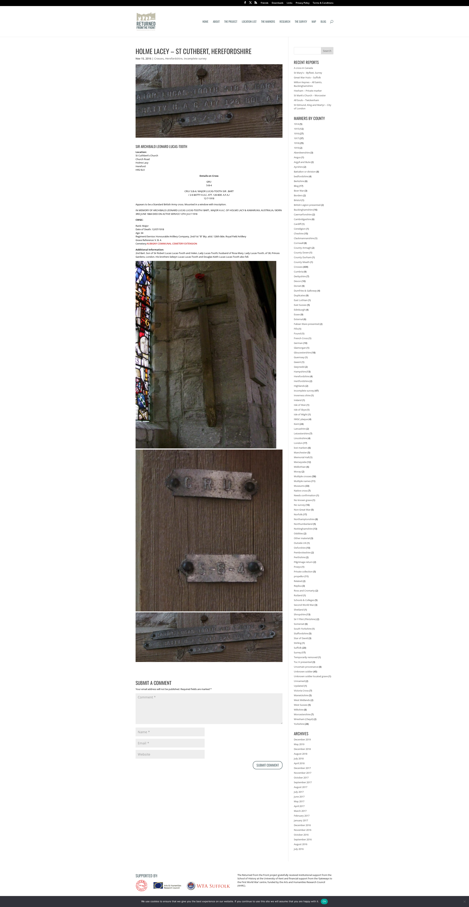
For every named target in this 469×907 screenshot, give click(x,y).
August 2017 (300, 787)
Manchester (300, 452)
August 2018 (300, 753)
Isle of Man (300, 405)
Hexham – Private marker (308, 90)
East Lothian (300, 300)
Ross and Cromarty (304, 590)
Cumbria (298, 271)
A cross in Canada (303, 68)
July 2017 (299, 791)
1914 (296, 124)
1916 (296, 133)
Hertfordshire (301, 381)
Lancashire (300, 428)
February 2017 (301, 815)
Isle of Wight (300, 414)
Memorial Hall (301, 457)
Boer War (299, 190)
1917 (296, 138)
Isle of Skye (300, 409)
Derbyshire (300, 276)
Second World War (304, 604)
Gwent (297, 362)
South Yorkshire (302, 628)
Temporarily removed (305, 657)
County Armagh (302, 247)
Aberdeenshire (302, 152)
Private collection (303, 571)
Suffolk (298, 647)
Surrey (297, 652)
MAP (314, 21)
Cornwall (298, 243)
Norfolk (298, 514)
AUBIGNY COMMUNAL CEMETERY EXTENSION (172, 243)
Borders (298, 195)
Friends (264, 3)
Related (298, 581)
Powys (297, 566)
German (298, 343)
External (298, 319)
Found (297, 333)
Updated (299, 685)
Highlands (299, 385)
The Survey (301, 21)
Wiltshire (298, 709)
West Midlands (302, 700)
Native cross (300, 490)
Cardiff (297, 224)
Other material (302, 538)
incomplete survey (195, 58)
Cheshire (298, 233)
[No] (464, 901)
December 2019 (302, 739)
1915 (296, 128)
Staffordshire (301, 633)
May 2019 (299, 744)
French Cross (301, 338)
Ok (324, 901)
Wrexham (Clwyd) (303, 719)
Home (205, 21)
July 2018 (299, 758)
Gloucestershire (302, 352)
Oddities (298, 533)
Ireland (298, 400)
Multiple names (302, 481)
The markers (268, 21)
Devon (297, 281)
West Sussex (300, 704)
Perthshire (299, 557)
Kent (296, 424)
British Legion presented (307, 205)
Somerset (299, 624)
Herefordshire (173, 58)
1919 (296, 147)
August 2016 (300, 844)
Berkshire (299, 181)
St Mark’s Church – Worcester (310, 95)
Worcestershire (302, 714)
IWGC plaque (301, 419)
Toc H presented (303, 662)
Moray (297, 471)
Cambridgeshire (302, 219)
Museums (299, 485)
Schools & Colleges (304, 600)
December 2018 (302, 749)
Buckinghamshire (303, 209)
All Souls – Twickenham (306, 100)
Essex (297, 314)
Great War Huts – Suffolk (307, 77)
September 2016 (303, 839)
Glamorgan (300, 347)
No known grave (303, 500)
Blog (323, 21)
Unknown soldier (303, 671)
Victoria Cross (301, 690)
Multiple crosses (302, 476)
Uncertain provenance (306, 666)
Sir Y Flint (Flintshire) (305, 619)
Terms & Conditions (323, 3)
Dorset (297, 286)
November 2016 (302, 830)
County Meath (302, 262)
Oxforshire (300, 547)
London (298, 443)
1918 (296, 143)
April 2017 (299, 806)
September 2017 (303, 782)
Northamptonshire (304, 519)
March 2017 (300, 811)
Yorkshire (299, 724)
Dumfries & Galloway (305, 290)
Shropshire (300, 614)
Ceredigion (300, 228)
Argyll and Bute (302, 162)
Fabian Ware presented (306, 324)
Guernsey (299, 357)
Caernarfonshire (303, 214)
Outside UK (300, 543)
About (216, 21)
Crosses (159, 58)
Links (289, 3)
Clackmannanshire (304, 238)
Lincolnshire (300, 438)
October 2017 (301, 777)
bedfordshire (301, 176)
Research (285, 21)
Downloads (277, 3)
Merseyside (300, 462)
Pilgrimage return (303, 562)
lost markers (300, 447)
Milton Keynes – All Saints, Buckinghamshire (308, 84)
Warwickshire (301, 695)
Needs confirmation (305, 495)
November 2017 (302, 772)
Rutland (298, 595)
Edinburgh (299, 309)
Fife (296, 328)
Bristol (297, 200)
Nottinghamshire (303, 528)
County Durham (302, 257)
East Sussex (300, 305)
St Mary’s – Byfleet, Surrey (308, 72)
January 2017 (301, 820)
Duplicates (299, 295)
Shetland (299, 609)
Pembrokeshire (302, 552)
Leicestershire (301, 433)
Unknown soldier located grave (311, 676)
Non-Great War (302, 509)
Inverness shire (302, 395)
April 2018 (299, 763)
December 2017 (302, 768)
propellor (299, 576)
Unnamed (299, 681)
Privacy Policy (302, 3)
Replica (298, 585)
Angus (297, 157)
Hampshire (300, 371)
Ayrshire (298, 166)
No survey (299, 505)
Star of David (301, 638)
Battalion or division (305, 171)
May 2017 (299, 801)
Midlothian (300, 466)
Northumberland (303, 524)
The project (230, 21)
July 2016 (299, 849)
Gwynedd (299, 366)
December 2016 (302, 825)
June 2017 (299, 796)
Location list (249, 21)
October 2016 (301, 834)
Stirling (297, 643)
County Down (301, 252)
